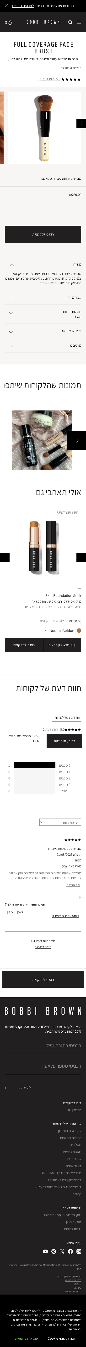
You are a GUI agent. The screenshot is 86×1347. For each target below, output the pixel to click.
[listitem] (43, 580)
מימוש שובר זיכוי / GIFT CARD (60, 1173)
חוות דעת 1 (47, 79)
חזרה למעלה (43, 947)
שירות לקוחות (72, 1229)
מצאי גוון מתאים (59, 645)
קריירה (77, 1194)
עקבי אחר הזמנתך (69, 1130)
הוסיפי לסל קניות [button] (43, 234)
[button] (79, 22)
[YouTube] (45, 1251)
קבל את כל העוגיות (26, 1339)
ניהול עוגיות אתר (72, 1291)
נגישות (77, 1284)
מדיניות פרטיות (73, 1280)
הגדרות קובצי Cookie (61, 1339)
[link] (8, 22)
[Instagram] (78, 1251)
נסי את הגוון (73, 1222)
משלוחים (75, 1144)
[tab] (66, 717)
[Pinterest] (53, 1251)
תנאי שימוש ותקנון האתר (68, 1276)
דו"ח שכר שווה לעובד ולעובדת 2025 (58, 1187)
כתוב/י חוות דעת (64, 741)
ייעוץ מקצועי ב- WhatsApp (62, 1215)
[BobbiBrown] (43, 22)
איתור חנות (74, 1159)
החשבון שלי (74, 1110)
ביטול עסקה (73, 1166)
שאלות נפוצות (72, 1152)
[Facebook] (70, 1251)
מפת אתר (76, 1287)
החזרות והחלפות (70, 1138)
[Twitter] (62, 1251)
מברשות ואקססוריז (71, 68)
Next (5, 557)
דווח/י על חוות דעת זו (65, 916)
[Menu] (79, 22)
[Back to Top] (9, 1015)
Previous (81, 557)
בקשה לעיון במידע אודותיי (64, 1180)
